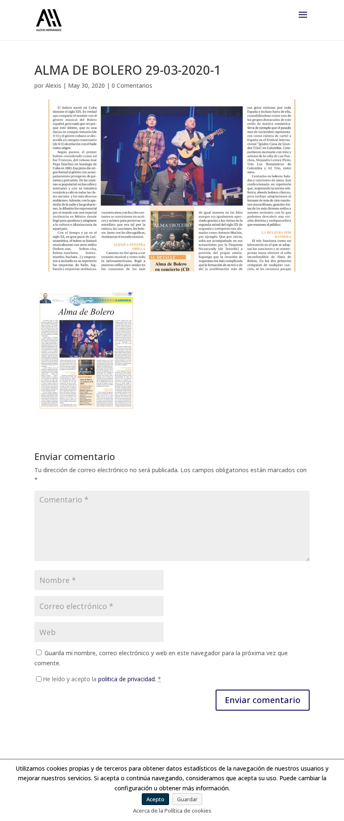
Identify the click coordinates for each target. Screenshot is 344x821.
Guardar (187, 799)
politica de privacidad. (127, 679)
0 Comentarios (132, 85)
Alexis (53, 85)
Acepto (155, 799)
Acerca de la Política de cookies (172, 810)
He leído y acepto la (102, 679)
